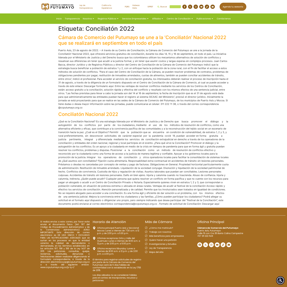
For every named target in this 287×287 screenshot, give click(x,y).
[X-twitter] (190, 7)
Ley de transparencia (86, 6)
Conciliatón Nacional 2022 (88, 114)
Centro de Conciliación (179, 18)
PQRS (127, 6)
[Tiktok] (207, 7)
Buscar (170, 6)
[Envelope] (212, 7)
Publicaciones (204, 18)
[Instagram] (196, 7)
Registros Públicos (107, 18)
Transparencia (72, 18)
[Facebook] (199, 244)
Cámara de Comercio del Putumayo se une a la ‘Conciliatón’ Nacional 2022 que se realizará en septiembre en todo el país (142, 40)
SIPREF (150, 6)
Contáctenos (224, 18)
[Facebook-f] (184, 7)
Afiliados (156, 18)
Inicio (59, 18)
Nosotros (87, 18)
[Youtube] (201, 7)
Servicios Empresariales (134, 18)
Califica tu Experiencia (107, 6)
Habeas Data (136, 6)
